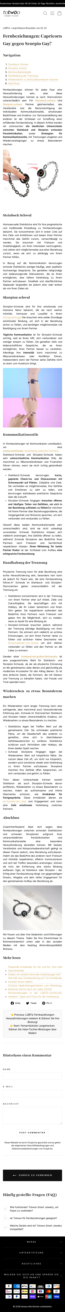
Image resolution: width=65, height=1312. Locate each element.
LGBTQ (6, 28)
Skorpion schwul (17, 68)
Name (7, 1069)
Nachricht (11, 1104)
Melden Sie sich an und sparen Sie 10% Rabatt (31, 1276)
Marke (32, 1242)
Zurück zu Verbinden (35, 1175)
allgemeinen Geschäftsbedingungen (32, 1145)
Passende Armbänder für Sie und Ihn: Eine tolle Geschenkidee (35, 969)
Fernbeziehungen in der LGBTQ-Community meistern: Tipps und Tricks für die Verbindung (35, 995)
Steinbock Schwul (18, 64)
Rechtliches (31, 1263)
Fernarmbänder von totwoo (23, 643)
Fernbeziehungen (12, 317)
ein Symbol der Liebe (14, 801)
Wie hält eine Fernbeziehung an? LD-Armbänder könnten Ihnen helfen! (35, 980)
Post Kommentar (32, 1132)
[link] (11, 13)
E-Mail (8, 1086)
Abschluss (14, 83)
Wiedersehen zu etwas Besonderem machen (33, 79)
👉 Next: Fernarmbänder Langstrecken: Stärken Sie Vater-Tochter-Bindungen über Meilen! (32, 1029)
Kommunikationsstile (19, 72)
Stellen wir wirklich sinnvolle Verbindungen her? (34, 974)
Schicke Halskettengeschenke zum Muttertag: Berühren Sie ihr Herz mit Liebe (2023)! (35, 987)
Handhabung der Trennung (23, 75)
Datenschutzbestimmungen (25, 1148)
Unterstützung (31, 1252)
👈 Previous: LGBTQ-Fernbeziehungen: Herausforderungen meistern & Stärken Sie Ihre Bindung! (32, 1018)
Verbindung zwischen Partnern (30, 450)
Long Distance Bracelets (23, 28)
